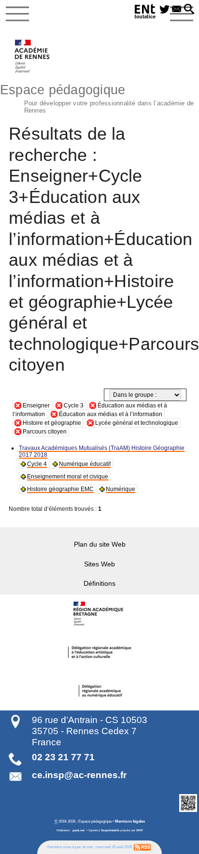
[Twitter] (164, 9)
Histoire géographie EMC (60, 489)
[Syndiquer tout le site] (142, 847)
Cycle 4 (37, 464)
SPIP (139, 830)
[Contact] (177, 9)
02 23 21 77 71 (63, 757)
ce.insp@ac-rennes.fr (79, 775)
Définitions (99, 583)
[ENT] (145, 13)
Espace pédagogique (97, 98)
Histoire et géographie (52, 423)
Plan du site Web (100, 544)
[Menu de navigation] (17, 14)
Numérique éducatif (85, 464)
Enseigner (36, 405)
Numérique (120, 489)
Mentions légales (130, 821)
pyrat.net (78, 830)
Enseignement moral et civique (67, 476)
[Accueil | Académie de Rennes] (99, 613)
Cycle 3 (74, 405)
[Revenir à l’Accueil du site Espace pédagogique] (32, 56)
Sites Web (99, 564)
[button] (189, 9)
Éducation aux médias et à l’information (110, 414)
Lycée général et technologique (136, 423)
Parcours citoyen (45, 431)
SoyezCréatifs (110, 830)
